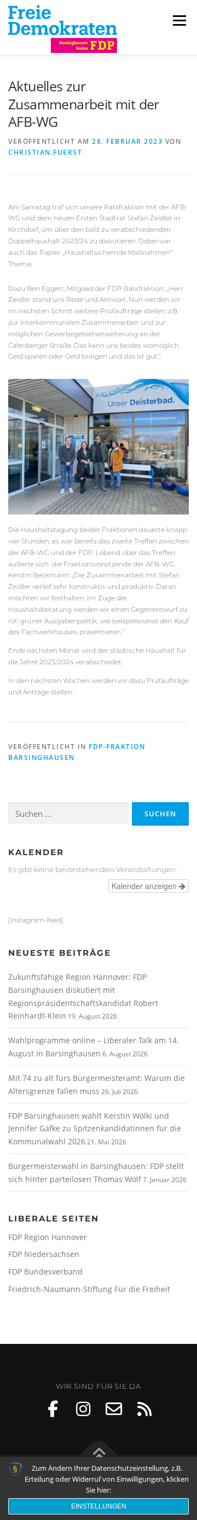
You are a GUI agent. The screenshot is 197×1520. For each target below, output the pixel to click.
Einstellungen (98, 1506)
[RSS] (144, 1409)
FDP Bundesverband (45, 1271)
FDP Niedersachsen (43, 1254)
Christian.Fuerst (45, 152)
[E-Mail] (114, 1409)
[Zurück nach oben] (98, 1455)
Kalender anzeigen (145, 885)
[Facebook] (52, 1409)
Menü (178, 20)
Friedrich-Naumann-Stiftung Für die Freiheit (89, 1289)
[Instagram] (83, 1409)
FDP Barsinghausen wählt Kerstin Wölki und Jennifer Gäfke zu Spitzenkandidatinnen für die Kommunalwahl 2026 (94, 1128)
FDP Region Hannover (47, 1237)
